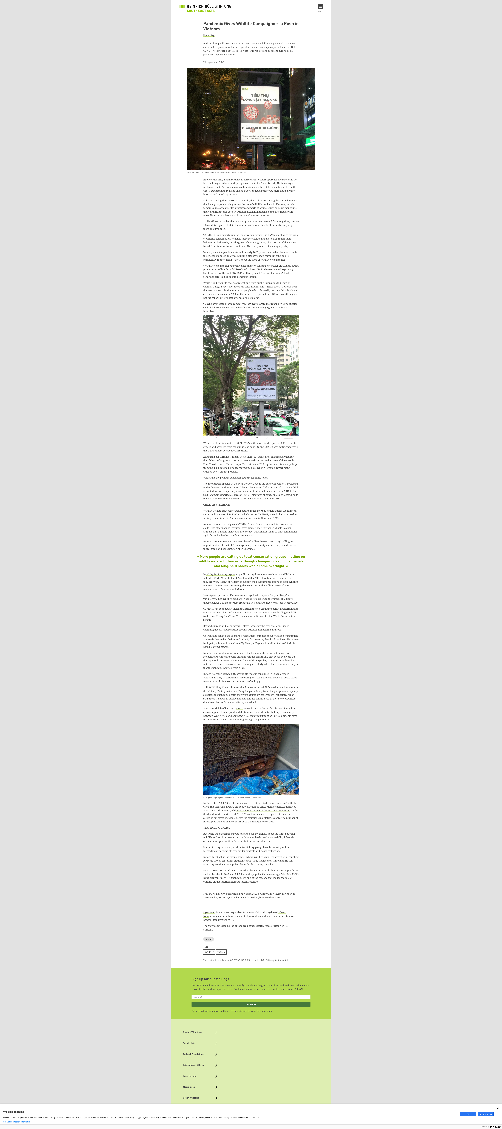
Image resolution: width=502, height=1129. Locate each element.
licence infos (242, 172)
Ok (468, 1114)
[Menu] (320, 6)
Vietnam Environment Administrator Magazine (263, 810)
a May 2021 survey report (220, 574)
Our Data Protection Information (16, 1122)
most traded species (218, 483)
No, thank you (486, 1114)
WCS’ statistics (266, 817)
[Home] (205, 8)
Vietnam (221, 952)
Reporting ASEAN (271, 893)
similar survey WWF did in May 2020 (276, 602)
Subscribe (251, 1004)
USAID (239, 708)
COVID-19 (209, 952)
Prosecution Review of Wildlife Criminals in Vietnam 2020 (247, 498)
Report (277, 677)
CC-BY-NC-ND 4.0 (239, 960)
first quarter (259, 821)
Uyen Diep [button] (209, 35)
